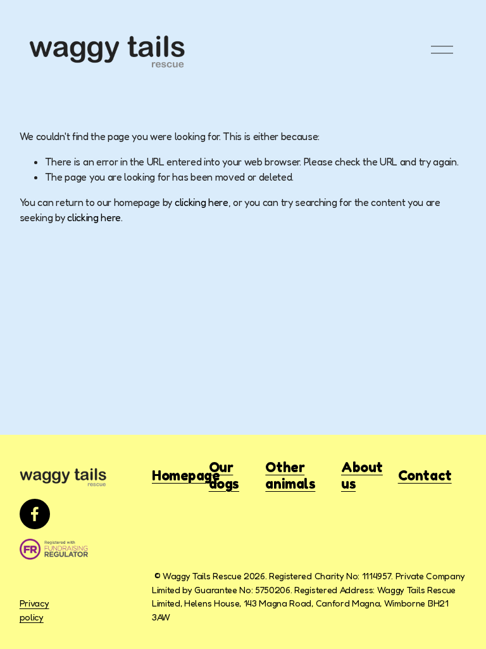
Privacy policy (34, 610)
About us (362, 475)
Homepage (186, 476)
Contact (425, 476)
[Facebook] (35, 514)
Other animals (290, 475)
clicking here (201, 202)
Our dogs (224, 475)
